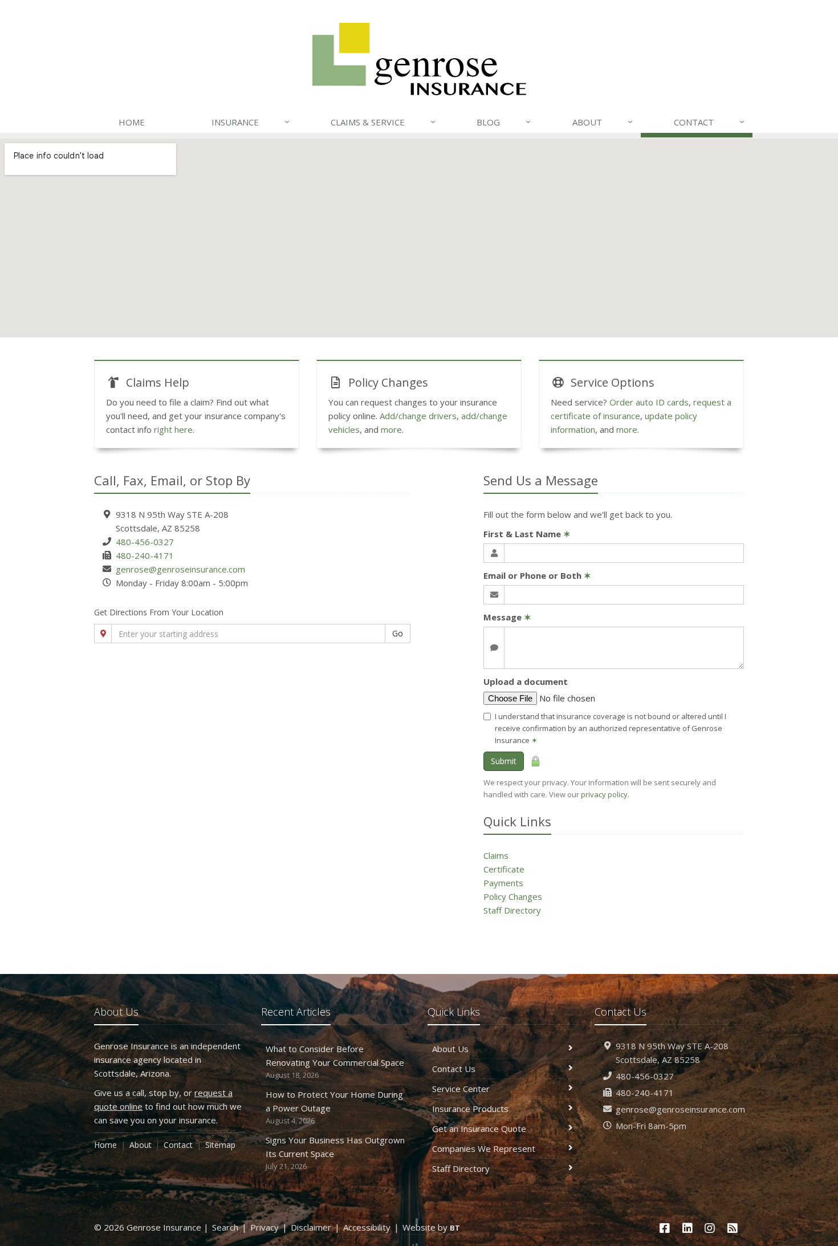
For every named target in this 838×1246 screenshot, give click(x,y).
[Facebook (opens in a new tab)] (664, 1228)
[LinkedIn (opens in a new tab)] (687, 1228)
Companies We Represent (483, 1148)
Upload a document (525, 681)
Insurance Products (470, 1108)
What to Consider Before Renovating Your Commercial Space (335, 1061)
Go (397, 633)
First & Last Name (527, 533)
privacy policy (604, 794)
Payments (503, 882)
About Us (450, 1048)
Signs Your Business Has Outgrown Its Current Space (335, 1152)
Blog (504, 122)
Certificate (503, 869)
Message (507, 617)
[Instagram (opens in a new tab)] (710, 1228)
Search (225, 1227)
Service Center (461, 1088)
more (391, 429)
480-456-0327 (145, 541)
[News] (732, 1228)
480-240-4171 (145, 555)
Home (132, 122)
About (602, 122)
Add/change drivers (418, 415)
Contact (709, 122)
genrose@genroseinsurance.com (180, 569)
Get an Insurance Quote (479, 1128)
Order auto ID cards (649, 402)
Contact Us (453, 1068)
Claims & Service (383, 122)
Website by (431, 1227)
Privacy (264, 1227)
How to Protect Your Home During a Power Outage (334, 1107)
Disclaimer (311, 1227)
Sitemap (220, 1144)
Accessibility (366, 1227)
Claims (496, 855)
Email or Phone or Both (537, 575)
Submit (503, 761)
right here (173, 429)
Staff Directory (512, 910)
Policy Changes (512, 896)
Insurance (250, 122)
